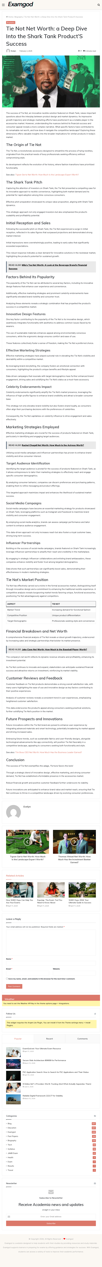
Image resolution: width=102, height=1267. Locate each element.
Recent (49, 1038)
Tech (10, 1145)
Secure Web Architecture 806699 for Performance (44, 1060)
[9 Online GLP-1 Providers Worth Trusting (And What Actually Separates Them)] (13, 1088)
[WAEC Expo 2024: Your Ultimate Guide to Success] (82, 890)
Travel (10, 1170)
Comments (82, 1038)
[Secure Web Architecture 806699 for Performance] (13, 1064)
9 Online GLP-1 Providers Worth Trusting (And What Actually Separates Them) (57, 1084)
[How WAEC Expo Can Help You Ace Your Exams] (19, 890)
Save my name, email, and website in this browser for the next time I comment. (41, 979)
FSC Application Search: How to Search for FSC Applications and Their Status (56, 1072)
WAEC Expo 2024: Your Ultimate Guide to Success (80, 901)
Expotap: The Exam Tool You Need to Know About (49, 901)
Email (9, 969)
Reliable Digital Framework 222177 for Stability (43, 1096)
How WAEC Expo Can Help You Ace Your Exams (19, 901)
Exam (10, 1162)
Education (12, 1128)
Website (56, 969)
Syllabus (11, 1149)
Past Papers (13, 1136)
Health (10, 1157)
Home (10, 17)
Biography (19, 17)
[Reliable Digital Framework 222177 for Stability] (13, 1099)
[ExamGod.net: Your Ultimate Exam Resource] (13, 1052)
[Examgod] (20, 5)
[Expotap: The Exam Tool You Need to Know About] (51, 890)
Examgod (12, 1132)
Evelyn (13, 51)
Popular (18, 1038)
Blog (9, 1123)
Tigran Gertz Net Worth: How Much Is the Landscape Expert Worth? (47, 174)
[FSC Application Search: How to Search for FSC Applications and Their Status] (13, 1076)
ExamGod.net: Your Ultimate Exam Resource (42, 1048)
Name (9, 959)
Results (11, 1166)
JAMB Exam (13, 1153)
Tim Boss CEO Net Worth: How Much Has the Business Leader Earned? (48, 752)
